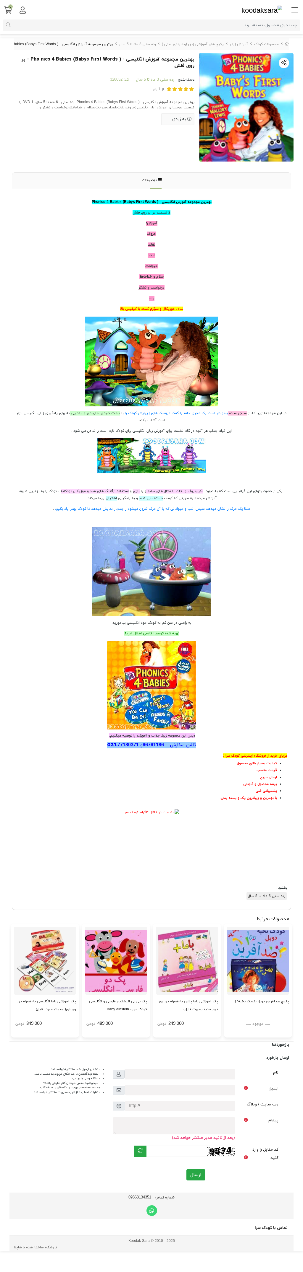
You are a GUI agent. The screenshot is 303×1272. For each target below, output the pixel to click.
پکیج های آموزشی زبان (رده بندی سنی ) (193, 44)
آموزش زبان (239, 44)
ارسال (196, 1175)
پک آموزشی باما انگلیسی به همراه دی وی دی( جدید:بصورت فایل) (46, 1005)
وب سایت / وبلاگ (262, 1104)
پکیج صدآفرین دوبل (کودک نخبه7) (262, 1001)
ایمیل (273, 1088)
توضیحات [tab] (150, 180)
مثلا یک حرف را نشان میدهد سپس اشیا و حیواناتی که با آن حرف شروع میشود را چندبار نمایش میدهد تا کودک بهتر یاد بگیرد (152, 508)
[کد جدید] (140, 1151)
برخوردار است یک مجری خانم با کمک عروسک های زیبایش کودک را (176, 413)
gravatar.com (87, 1087)
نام (275, 1072)
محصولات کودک (266, 44)
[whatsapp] (151, 1210)
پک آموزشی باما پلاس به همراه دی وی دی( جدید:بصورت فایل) (188, 1005)
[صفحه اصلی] (287, 44)
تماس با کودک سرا (271, 1228)
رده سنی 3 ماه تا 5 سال (137, 44)
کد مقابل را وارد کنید (265, 1154)
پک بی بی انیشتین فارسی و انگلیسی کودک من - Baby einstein (118, 1005)
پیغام (273, 1120)
